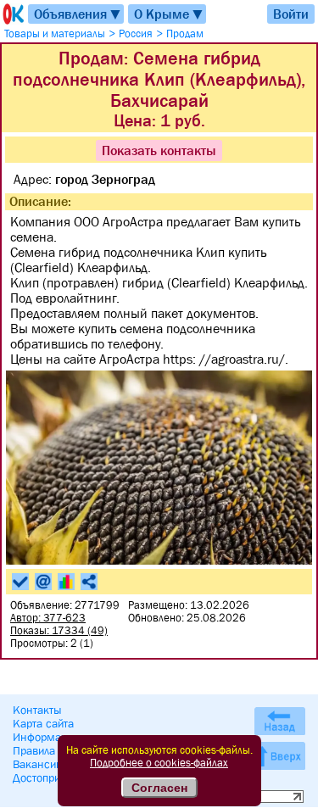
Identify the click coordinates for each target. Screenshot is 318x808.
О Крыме (169, 14)
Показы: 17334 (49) (59, 630)
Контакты (37, 709)
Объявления (78, 14)
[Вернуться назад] (279, 721)
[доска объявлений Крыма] (12, 14)
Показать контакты (159, 150)
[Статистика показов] (66, 581)
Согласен (159, 787)
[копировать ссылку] (89, 581)
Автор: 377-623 (48, 617)
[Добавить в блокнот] (20, 581)
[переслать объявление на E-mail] (43, 581)
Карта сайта (43, 723)
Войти (291, 13)
